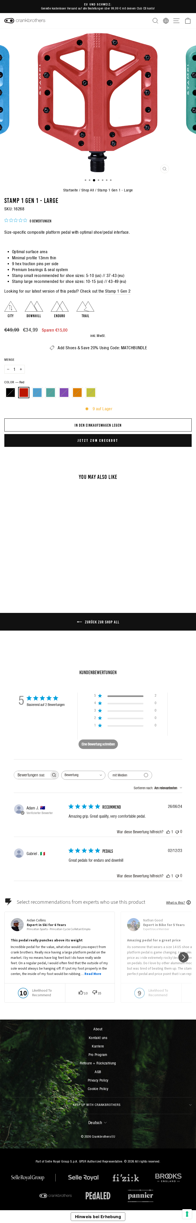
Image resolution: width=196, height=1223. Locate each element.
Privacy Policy (98, 1080)
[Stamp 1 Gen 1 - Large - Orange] (52, 577)
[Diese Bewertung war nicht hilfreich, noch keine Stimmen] (177, 831)
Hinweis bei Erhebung (98, 1216)
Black (10, 392)
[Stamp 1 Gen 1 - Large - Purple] (46, 577)
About (97, 1029)
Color (14, 382)
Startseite (70, 190)
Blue (37, 392)
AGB (98, 1072)
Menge (9, 360)
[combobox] (83, 775)
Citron (91, 392)
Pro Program (98, 1054)
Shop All (87, 190)
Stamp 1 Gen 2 (117, 291)
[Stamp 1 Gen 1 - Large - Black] (23, 577)
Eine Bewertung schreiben (98, 744)
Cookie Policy (98, 1088)
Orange (77, 392)
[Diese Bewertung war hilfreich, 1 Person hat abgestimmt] (168, 831)
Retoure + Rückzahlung (98, 1063)
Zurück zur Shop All (101, 622)
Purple (64, 392)
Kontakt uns (98, 1037)
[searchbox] (31, 775)
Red (24, 392)
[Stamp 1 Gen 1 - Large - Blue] (34, 577)
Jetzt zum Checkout (98, 440)
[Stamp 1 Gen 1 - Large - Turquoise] (40, 577)
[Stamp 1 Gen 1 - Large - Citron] (58, 577)
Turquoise (50, 392)
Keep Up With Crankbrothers (97, 1105)
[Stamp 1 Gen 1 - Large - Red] (29, 577)
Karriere (98, 1046)
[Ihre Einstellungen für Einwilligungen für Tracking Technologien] (187, 1214)
